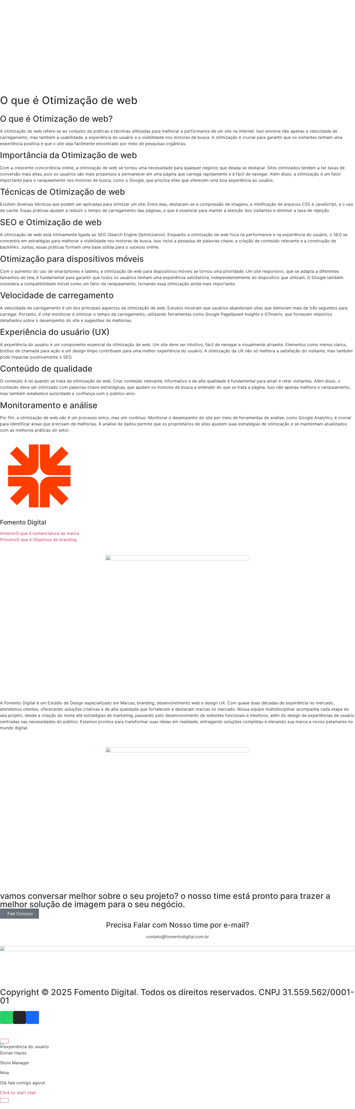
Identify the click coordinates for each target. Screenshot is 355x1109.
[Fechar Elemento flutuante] (4, 1041)
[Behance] (32, 1017)
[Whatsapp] (6, 1017)
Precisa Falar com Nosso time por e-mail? (177, 924)
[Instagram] (19, 1017)
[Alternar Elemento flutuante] (4, 1100)
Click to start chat (18, 1092)
